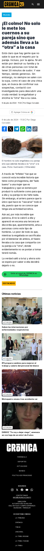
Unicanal (19, 532)
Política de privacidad (22, 475)
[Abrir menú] (38, 4)
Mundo (6, 15)
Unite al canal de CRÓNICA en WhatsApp (24, 274)
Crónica (19, 522)
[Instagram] (12, 490)
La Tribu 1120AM (22, 541)
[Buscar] (32, 4)
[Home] (22, 447)
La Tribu (18, 545)
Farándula (22, 457)
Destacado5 (9, 283)
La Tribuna (20, 518)
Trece (18, 527)
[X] (17, 490)
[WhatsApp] (31, 490)
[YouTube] (27, 490)
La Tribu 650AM (21, 536)
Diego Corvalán (33, 103)
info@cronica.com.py (22, 497)
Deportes (22, 462)
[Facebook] (22, 490)
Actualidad (22, 466)
